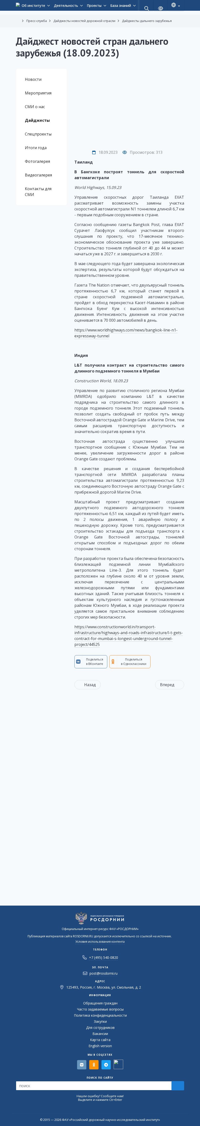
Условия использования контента (100, 942)
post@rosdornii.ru (104, 973)
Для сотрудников (100, 1027)
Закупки (100, 1021)
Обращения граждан (100, 1003)
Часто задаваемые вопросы (100, 1009)
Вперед (167, 684)
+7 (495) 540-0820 (103, 957)
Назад (90, 684)
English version (100, 1045)
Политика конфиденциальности (100, 1015)
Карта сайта (100, 1039)
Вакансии (100, 1033)
